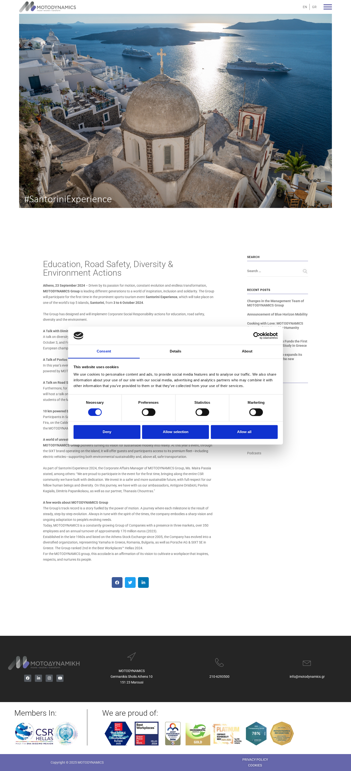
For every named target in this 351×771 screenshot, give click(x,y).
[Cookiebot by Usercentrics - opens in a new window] (257, 335)
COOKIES (255, 765)
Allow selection (175, 432)
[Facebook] (27, 678)
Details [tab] (175, 351)
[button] (117, 582)
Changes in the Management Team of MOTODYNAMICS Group (275, 303)
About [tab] (247, 351)
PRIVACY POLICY (255, 759)
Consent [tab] (104, 351)
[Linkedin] (38, 678)
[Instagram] (49, 678)
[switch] (148, 412)
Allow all (244, 432)
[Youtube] (60, 678)
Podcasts (254, 453)
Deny (107, 432)
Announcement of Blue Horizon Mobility (277, 314)
